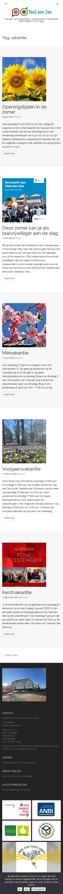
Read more (9, 153)
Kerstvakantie (17, 592)
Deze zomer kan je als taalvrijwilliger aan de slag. (30, 230)
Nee (27, 889)
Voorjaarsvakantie (21, 469)
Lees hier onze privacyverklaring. (17, 776)
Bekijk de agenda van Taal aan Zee (18, 762)
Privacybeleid (39, 889)
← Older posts (10, 655)
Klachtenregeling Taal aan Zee (16, 789)
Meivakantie (15, 352)
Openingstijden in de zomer (24, 109)
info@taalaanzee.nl (11, 725)
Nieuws (18, 117)
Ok (20, 889)
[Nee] (59, 883)
